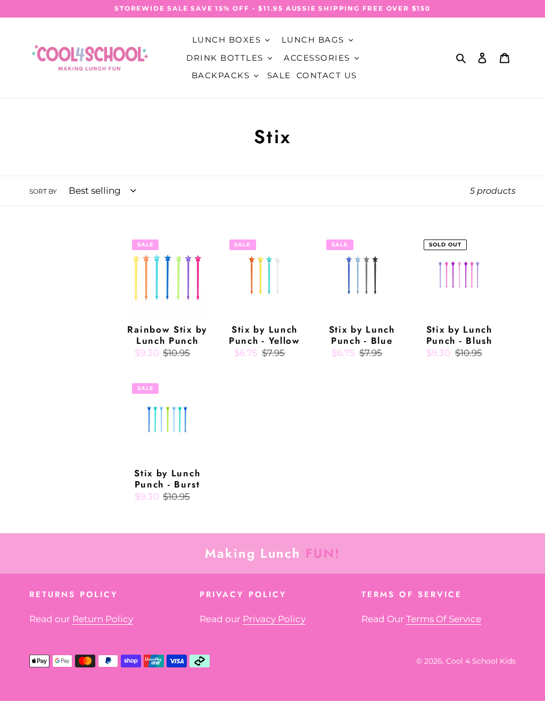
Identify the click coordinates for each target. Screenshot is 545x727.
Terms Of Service (443, 619)
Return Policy (102, 619)
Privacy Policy (274, 619)
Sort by (43, 191)
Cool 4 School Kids (481, 661)
